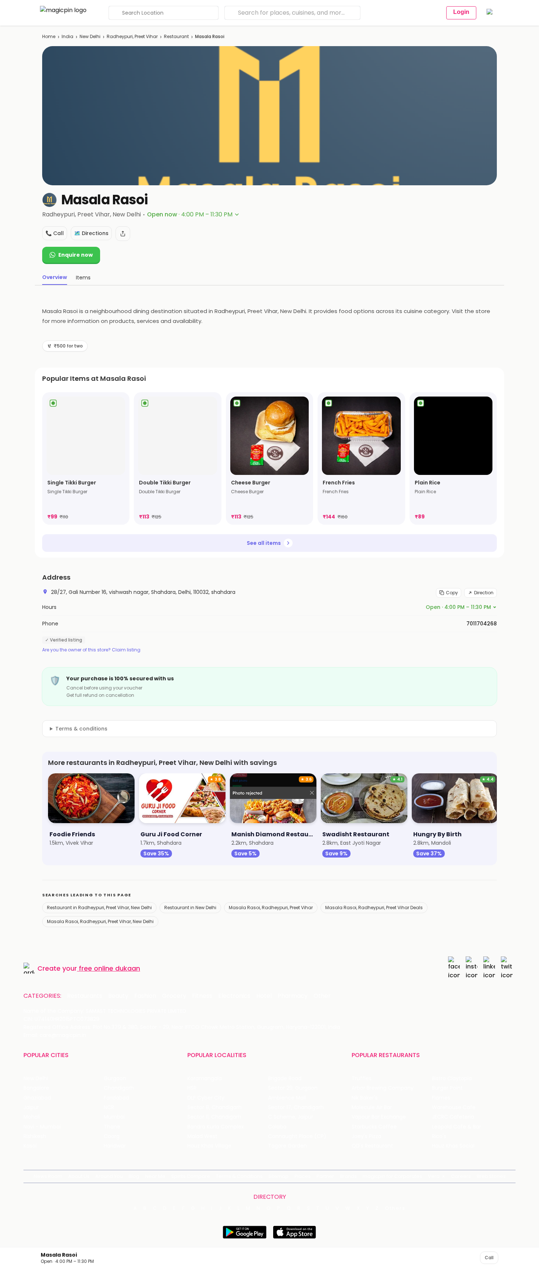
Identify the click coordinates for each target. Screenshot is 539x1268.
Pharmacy (293, 996)
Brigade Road (284, 1078)
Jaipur (31, 1107)
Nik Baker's (365, 1097)
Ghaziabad (37, 1097)
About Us (78, 1176)
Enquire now (75, 255)
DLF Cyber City (205, 1097)
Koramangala (204, 1078)
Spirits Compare (190, 1176)
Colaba (277, 1126)
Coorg (112, 1136)
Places (302, 1176)
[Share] (122, 233)
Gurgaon (115, 1078)
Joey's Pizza (366, 1136)
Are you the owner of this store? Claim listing (91, 650)
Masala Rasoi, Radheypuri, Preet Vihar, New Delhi (100, 921)
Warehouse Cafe (454, 1107)
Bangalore (36, 1088)
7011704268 (481, 623)
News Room (48, 1176)
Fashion (145, 996)
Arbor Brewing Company (383, 1088)
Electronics (234, 996)
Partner (325, 1176)
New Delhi (90, 36)
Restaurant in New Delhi (190, 907)
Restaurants (84, 996)
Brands (348, 1176)
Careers (461, 1176)
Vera (434, 1176)
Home (48, 36)
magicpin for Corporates (392, 1176)
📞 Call (54, 233)
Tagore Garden (287, 1145)
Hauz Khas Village (209, 1145)
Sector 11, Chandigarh (214, 1116)
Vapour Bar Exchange (379, 1116)
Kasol (30, 1145)
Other (322, 996)
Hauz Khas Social (453, 1145)
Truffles (361, 1078)
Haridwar (115, 1145)
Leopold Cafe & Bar (456, 1126)
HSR (192, 1088)
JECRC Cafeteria (453, 1116)
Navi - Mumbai (42, 1126)
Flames (441, 1097)
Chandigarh (119, 1088)
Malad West (202, 1136)
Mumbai (114, 1116)
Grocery (174, 996)
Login (461, 12)
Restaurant (176, 36)
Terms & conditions (81, 728)
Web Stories (491, 1176)
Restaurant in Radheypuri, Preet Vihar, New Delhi (99, 907)
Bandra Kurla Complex (215, 1126)
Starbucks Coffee (374, 1126)
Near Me (155, 1176)
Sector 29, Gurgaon (293, 1088)
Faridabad (116, 1097)
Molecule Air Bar (372, 1107)
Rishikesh (34, 1136)
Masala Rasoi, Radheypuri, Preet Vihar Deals (374, 907)
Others (395, 1208)
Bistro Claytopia (452, 1078)
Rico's (439, 1136)
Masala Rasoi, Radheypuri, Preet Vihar (271, 907)
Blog (134, 1176)
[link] (85, 458)
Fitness (202, 996)
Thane (112, 1126)
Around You (109, 1176)
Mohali (31, 1116)
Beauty (118, 996)
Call (489, 1257)
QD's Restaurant (372, 1145)
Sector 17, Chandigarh (296, 1107)
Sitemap (278, 1176)
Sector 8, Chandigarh (214, 1107)
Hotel (264, 996)
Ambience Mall (287, 1097)
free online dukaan (109, 968)
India (67, 36)
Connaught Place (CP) (297, 1136)
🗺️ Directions (91, 233)
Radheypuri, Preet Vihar (132, 36)
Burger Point (447, 1088)
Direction (484, 593)
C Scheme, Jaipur (290, 1116)
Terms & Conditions (239, 1176)
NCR (109, 1107)
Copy (452, 593)
